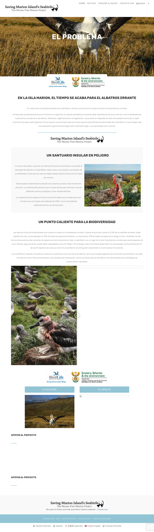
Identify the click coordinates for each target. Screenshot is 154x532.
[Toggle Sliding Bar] (148, 3)
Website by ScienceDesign (102, 518)
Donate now (102, 509)
